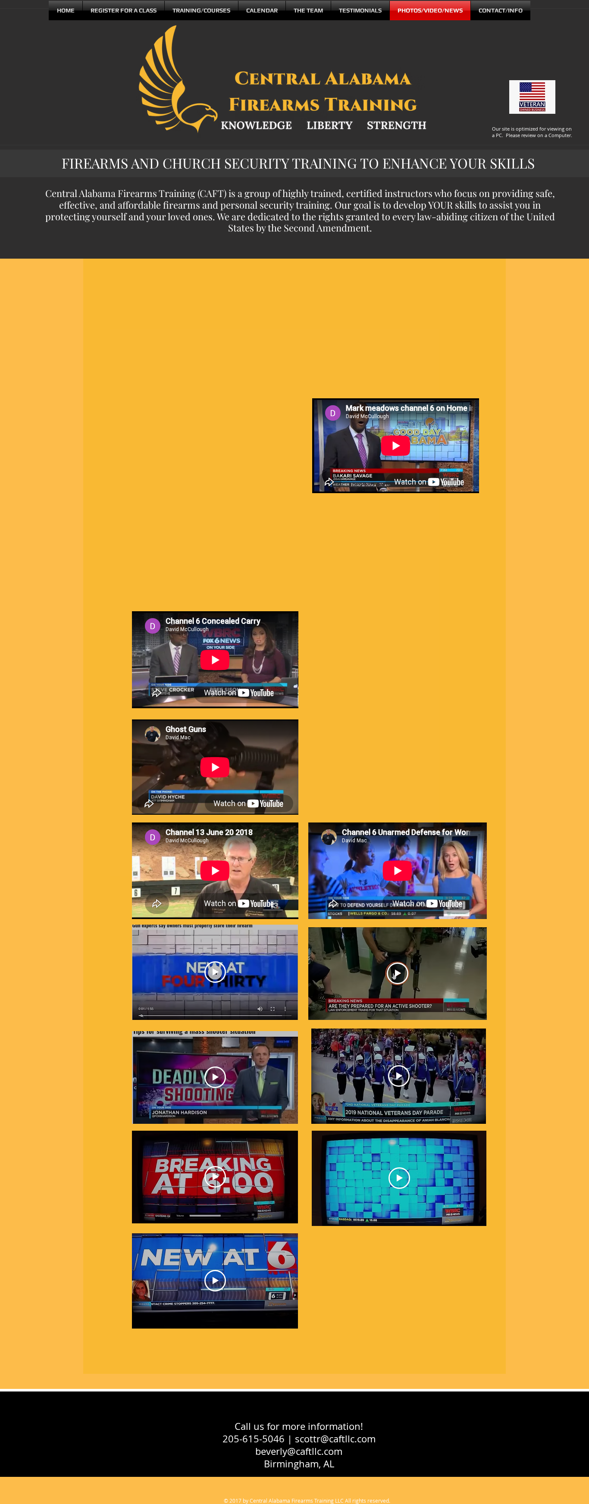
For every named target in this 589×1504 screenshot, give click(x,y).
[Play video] (215, 972)
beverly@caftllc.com (298, 1451)
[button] (308, 10)
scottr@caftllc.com (335, 1438)
